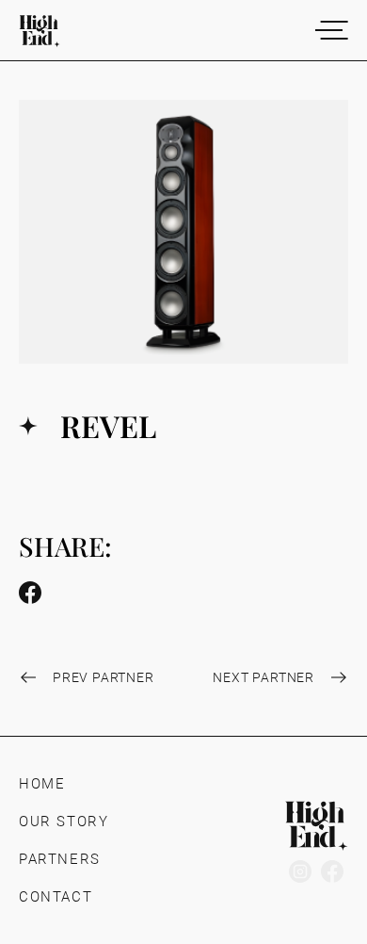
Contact (55, 896)
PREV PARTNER (103, 677)
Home (42, 783)
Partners (60, 859)
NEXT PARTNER (263, 677)
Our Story (63, 821)
